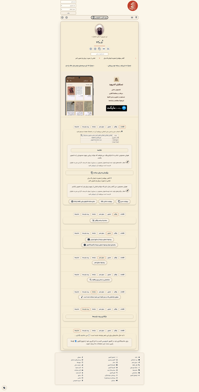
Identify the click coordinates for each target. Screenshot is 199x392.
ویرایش (93, 165)
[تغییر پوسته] (4, 387)
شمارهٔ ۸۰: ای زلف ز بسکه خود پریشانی (119, 66)
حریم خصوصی (77, 381)
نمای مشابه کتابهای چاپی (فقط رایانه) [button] (84, 201)
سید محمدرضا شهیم (96, 140)
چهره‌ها (79, 362)
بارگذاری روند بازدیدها (99, 316)
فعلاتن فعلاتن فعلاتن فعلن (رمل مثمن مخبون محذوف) (97, 135)
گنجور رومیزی (112, 360)
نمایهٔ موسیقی (134, 368)
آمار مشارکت (77, 370)
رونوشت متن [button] (124, 201)
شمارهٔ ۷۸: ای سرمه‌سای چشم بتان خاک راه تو (79, 66)
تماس (79, 378)
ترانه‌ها (94, 127)
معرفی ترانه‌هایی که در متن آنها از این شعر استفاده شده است (101, 297)
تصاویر (109, 127)
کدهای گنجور (112, 357)
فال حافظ (135, 365)
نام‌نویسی (105, 341)
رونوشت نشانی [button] (107, 201)
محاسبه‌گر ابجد (111, 370)
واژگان (115, 127)
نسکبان (113, 381)
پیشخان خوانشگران (110, 375)
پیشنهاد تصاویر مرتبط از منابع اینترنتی (101, 239)
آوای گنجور (113, 373)
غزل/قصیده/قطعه (96, 138)
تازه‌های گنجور (134, 375)
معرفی (79, 357)
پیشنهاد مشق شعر (99, 263)
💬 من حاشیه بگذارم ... (82, 335)
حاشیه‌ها (77, 127)
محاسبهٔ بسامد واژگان (101, 220)
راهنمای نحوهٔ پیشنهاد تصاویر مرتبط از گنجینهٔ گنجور (101, 245)
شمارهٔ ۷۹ (99, 42)
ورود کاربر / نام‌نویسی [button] (101, 17)
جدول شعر (135, 362)
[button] (136, 17)
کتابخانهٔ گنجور (112, 365)
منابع (79, 375)
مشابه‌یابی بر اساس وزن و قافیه (101, 280)
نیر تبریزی (104, 36)
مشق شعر (101, 127)
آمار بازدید (78, 373)
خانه (136, 357)
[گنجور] (132, 6)
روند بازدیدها (85, 127)
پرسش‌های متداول (76, 360)
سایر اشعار (96, 36)
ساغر (114, 362)
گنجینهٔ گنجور (112, 368)
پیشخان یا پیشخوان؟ (110, 378)
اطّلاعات (122, 127)
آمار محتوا (78, 368)
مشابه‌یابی (135, 373)
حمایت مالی (78, 365)
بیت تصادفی (134, 360)
